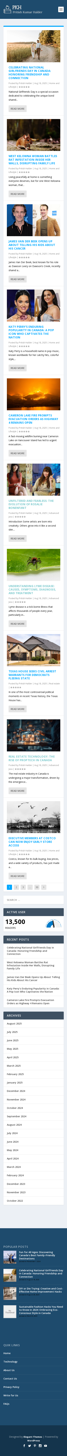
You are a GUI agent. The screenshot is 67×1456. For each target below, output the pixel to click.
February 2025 (15, 1074)
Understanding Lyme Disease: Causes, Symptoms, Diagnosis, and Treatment (32, 589)
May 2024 (12, 1150)
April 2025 (13, 1057)
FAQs (6, 1403)
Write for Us (10, 1395)
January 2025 (15, 1082)
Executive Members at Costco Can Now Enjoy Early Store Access (32, 841)
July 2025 (12, 1032)
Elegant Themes (33, 1436)
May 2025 (12, 1048)
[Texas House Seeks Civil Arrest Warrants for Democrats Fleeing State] (33, 650)
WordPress (33, 1440)
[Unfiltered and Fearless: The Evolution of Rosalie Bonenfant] (33, 480)
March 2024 (14, 1167)
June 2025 (12, 1040)
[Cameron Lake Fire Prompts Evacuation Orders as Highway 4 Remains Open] (33, 394)
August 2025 (14, 1023)
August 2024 (14, 1124)
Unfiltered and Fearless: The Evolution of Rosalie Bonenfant (31, 504)
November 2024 (16, 1099)
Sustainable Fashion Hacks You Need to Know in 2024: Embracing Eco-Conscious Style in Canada (41, 1309)
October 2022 (15, 1200)
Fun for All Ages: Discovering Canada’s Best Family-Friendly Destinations (37, 1255)
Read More (18, 108)
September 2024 (16, 1116)
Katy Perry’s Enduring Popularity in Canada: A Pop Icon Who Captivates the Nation (31, 332)
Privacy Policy (11, 1387)
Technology (10, 1361)
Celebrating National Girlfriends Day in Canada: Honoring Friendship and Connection (30, 73)
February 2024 (15, 1175)
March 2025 (14, 1065)
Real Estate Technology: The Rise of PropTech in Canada (32, 758)
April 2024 (13, 1158)
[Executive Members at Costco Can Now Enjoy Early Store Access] (33, 817)
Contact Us (10, 1378)
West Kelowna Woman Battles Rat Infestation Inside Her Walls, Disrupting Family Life (33, 159)
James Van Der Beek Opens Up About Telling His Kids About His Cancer (32, 244)
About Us (8, 1370)
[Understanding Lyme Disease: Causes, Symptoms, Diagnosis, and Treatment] (33, 565)
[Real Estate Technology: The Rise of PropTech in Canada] (33, 735)
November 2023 (16, 1192)
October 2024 (15, 1108)
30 (37, 887)
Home (6, 1353)
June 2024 (12, 1141)
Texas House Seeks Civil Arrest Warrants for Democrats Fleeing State (32, 674)
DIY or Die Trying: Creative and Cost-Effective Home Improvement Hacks (41, 1290)
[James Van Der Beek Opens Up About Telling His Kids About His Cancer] (33, 220)
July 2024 (12, 1133)
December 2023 (16, 1184)
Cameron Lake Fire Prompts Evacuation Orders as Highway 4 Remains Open (33, 419)
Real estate (54, 683)
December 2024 (16, 1091)
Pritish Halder (25, 83)
